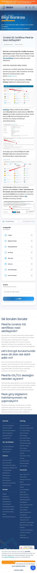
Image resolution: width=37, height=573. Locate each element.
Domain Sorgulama (8, 425)
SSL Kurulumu (6, 452)
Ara (18, 299)
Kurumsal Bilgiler (24, 489)
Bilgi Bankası (6, 499)
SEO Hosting (23, 448)
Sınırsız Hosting (24, 433)
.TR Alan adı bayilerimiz (26, 530)
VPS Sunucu (6, 478)
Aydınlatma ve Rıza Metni (27, 522)
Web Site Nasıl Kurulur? (9, 517)
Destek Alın (6, 496)
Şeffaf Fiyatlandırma (25, 512)
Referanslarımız (24, 494)
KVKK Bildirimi (23, 502)
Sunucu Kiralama (7, 460)
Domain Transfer (7, 428)
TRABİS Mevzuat (24, 537)
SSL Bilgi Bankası (7, 449)
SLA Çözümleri (7, 480)
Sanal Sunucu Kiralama (9, 483)
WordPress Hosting (25, 443)
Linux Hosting (23, 466)
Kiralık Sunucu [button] (6, 475)
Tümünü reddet (18, 570)
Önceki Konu (8, 221)
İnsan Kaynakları (24, 497)
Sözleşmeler (23, 515)
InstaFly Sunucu (7, 485)
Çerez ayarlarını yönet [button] (26, 505)
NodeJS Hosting (24, 463)
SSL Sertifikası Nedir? (8, 506)
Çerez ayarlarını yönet (18, 566)
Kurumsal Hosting (25, 440)
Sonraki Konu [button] (29, 221)
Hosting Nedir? (7, 501)
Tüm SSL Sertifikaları (8, 446)
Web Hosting (23, 435)
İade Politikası (24, 510)
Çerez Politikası (24, 507)
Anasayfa (20, 44)
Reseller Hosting (24, 446)
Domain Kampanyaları (9, 430)
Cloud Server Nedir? (8, 509)
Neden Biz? (23, 492)
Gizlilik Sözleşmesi (25, 500)
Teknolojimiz (23, 477)
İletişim (5, 494)
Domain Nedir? (7, 504)
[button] (33, 8)
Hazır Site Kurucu (24, 461)
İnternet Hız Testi (7, 435)
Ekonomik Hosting (25, 438)
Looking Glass (6, 438)
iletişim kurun (12, 76)
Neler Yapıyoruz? (25, 474)
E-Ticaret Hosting (25, 430)
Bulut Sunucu (6, 473)
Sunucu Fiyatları (7, 463)
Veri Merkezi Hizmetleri (9, 465)
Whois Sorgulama (8, 433)
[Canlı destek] (33, 567)
